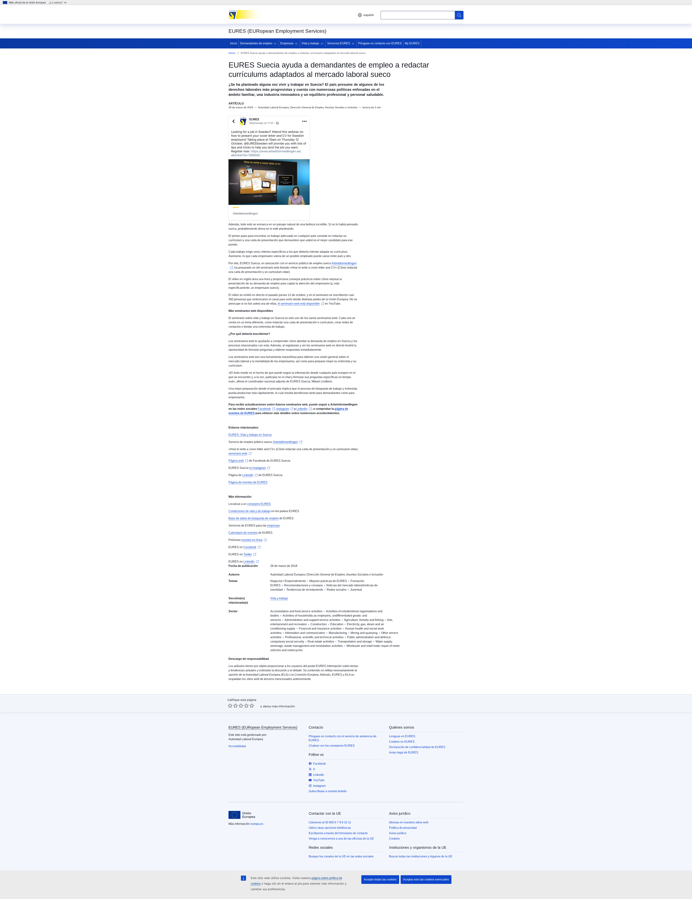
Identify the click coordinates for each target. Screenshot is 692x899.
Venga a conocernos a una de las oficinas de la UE (341, 838)
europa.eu (256, 823)
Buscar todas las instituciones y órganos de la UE (420, 856)
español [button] (368, 15)
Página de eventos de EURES (248, 482)
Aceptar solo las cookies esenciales (426, 879)
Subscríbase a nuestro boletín (328, 791)
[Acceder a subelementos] (276, 43)
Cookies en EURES (402, 741)
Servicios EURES (338, 43)
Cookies (394, 838)
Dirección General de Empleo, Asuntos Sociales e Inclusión (345, 574)
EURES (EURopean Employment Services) (263, 727)
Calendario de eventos (243, 532)
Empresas (286, 43)
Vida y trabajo (310, 43)
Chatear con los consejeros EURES (332, 745)
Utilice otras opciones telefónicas (330, 827)
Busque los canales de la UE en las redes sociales (341, 856)
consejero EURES (259, 503)
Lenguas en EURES (402, 736)
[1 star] (230, 705)
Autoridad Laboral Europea (287, 574)
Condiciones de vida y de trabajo (249, 511)
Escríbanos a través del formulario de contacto (338, 833)
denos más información (279, 706)
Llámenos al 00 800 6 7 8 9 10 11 (330, 822)
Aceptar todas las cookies (380, 879)
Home (232, 53)
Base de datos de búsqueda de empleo (254, 518)
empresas (273, 525)
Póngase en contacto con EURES (380, 43)
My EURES (412, 43)
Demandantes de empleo (256, 43)
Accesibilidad (237, 746)
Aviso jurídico (397, 833)
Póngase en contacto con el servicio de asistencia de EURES (342, 738)
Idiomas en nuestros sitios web (408, 822)
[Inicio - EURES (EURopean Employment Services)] (247, 14)
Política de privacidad (403, 827)
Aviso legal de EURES (403, 752)
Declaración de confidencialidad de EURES (417, 747)
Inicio (233, 43)
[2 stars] (232, 705)
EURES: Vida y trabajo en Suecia (250, 434)
